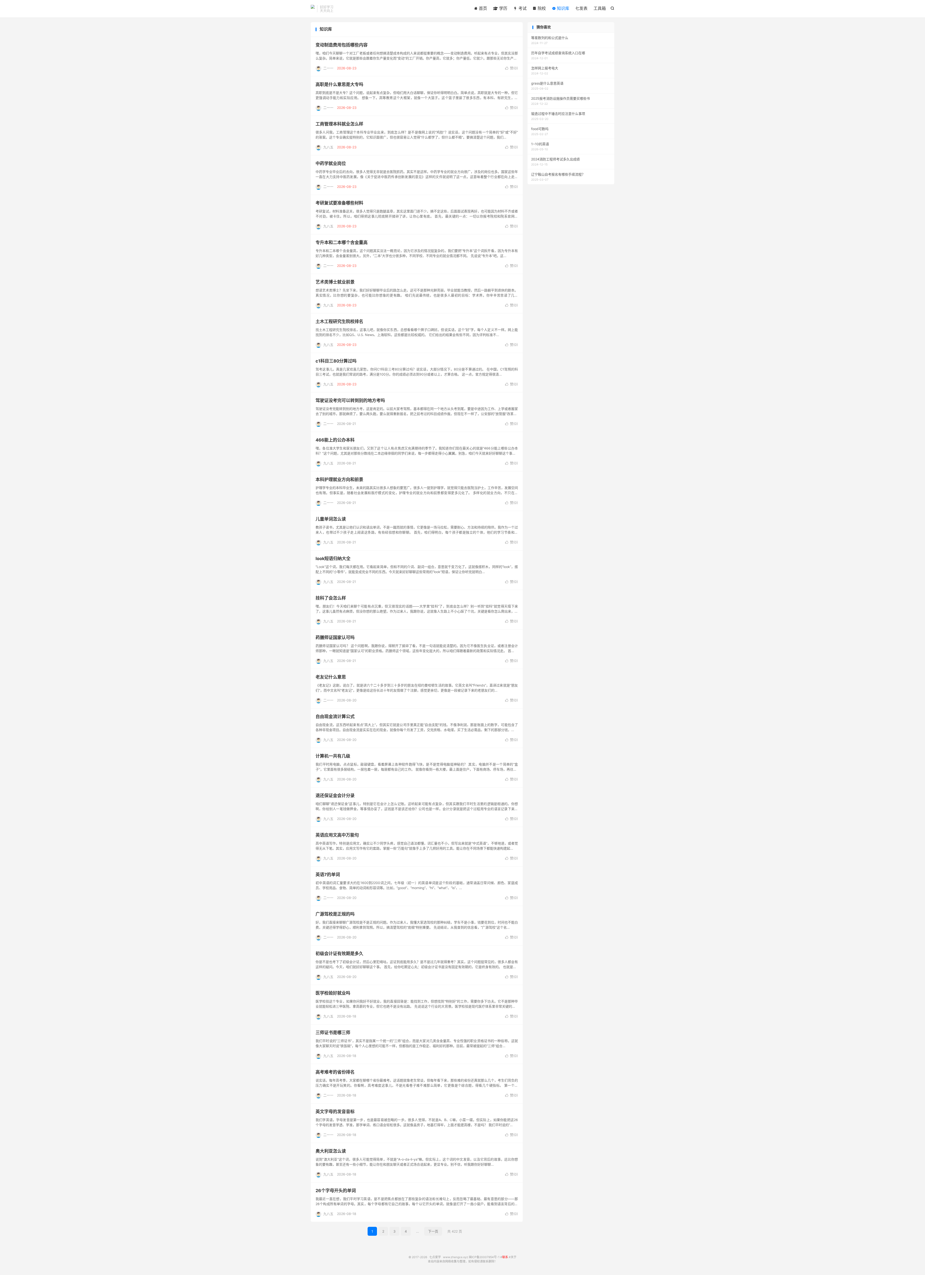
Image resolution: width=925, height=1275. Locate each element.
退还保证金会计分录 (335, 795)
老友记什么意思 (331, 677)
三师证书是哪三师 (333, 1032)
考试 (522, 8)
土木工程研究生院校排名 (339, 321)
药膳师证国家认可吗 (335, 637)
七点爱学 (313, 9)
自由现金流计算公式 (335, 716)
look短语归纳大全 (333, 558)
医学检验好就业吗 (333, 993)
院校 (541, 8)
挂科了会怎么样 (331, 598)
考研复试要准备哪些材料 (339, 202)
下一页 (433, 1231)
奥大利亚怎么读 (331, 1151)
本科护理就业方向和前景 (339, 479)
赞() (511, 68)
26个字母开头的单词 (336, 1190)
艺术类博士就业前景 (335, 281)
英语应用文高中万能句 (337, 835)
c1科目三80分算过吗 (336, 360)
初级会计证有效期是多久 (339, 953)
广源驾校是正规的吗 (335, 914)
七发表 (581, 8)
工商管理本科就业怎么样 (339, 123)
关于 (513, 1257)
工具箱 (600, 8)
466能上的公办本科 (335, 440)
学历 (502, 8)
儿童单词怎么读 (331, 519)
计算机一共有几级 (333, 756)
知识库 (562, 8)
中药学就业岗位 (331, 163)
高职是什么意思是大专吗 (339, 84)
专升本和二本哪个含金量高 (342, 242)
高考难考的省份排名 (335, 1072)
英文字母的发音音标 (335, 1111)
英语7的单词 (328, 874)
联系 (505, 1257)
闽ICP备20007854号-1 (484, 1257)
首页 (482, 8)
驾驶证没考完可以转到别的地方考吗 (350, 400)
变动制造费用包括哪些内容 (342, 44)
